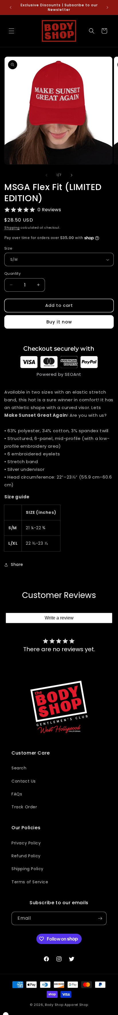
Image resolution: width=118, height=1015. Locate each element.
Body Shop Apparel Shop (66, 1004)
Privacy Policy (26, 843)
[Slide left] (46, 175)
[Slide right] (71, 175)
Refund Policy (26, 856)
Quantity (12, 273)
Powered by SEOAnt (59, 374)
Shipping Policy (27, 869)
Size (8, 248)
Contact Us (23, 781)
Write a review (59, 617)
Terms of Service (29, 882)
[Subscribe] (100, 918)
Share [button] (17, 564)
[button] (11, 31)
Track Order (24, 807)
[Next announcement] (107, 7)
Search (19, 768)
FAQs (16, 794)
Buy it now (59, 322)
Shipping (12, 228)
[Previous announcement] (10, 7)
